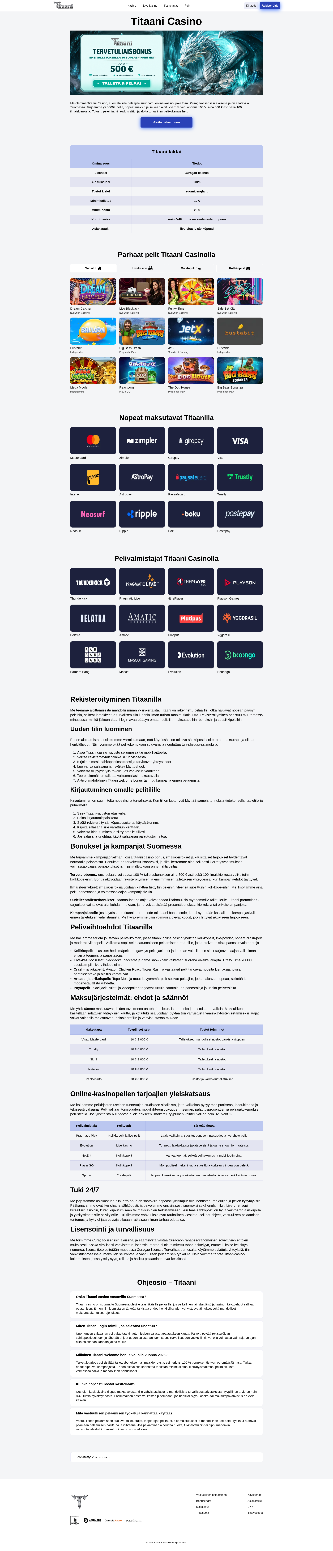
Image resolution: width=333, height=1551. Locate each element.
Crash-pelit (188, 268)
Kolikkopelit (237, 268)
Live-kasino (139, 268)
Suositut (90, 268)
